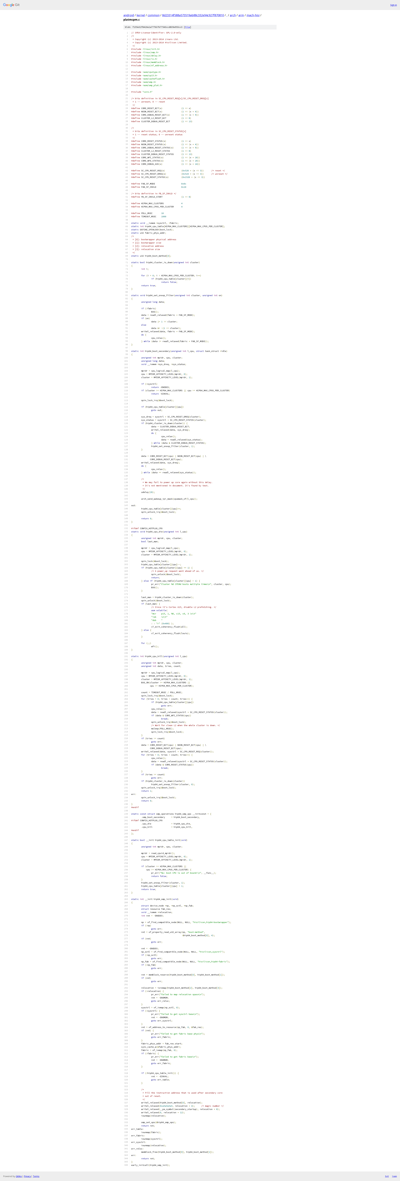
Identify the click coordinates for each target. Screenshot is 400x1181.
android (128, 15)
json (394, 1176)
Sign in (393, 4)
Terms (36, 1176)
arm (241, 15)
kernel (141, 15)
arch (233, 15)
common (154, 15)
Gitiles (19, 1176)
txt (387, 1176)
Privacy (27, 1176)
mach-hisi (253, 15)
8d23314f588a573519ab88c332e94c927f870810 (193, 15)
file (187, 27)
